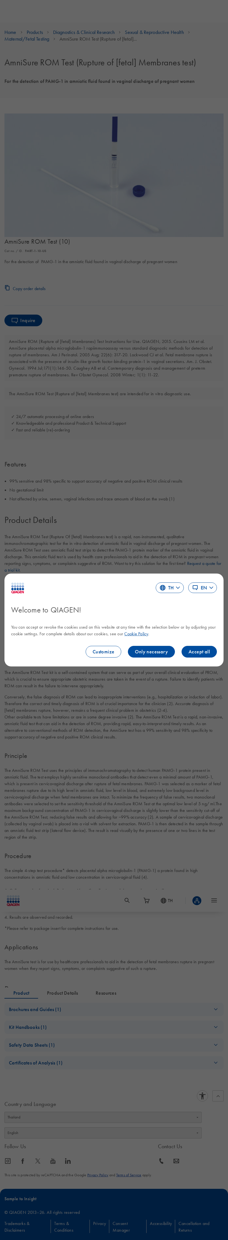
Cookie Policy (136, 633)
